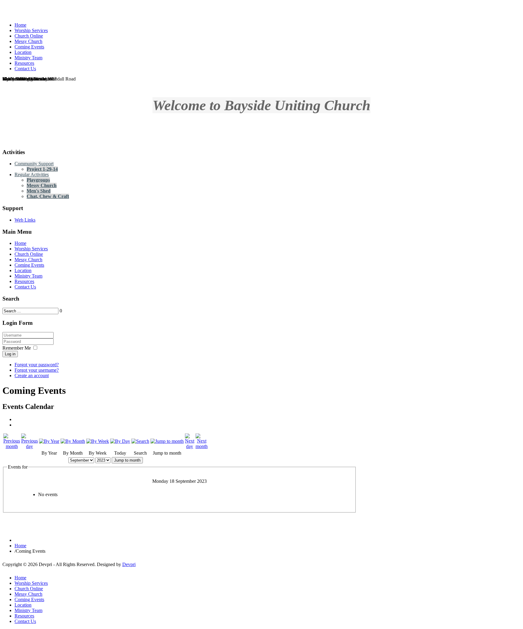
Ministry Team (28, 275)
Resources (24, 281)
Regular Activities (32, 174)
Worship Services (31, 248)
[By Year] (49, 441)
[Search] (140, 441)
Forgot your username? (37, 370)
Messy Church (42, 185)
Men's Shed (39, 190)
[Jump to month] (167, 441)
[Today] (120, 441)
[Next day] (189, 446)
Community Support (34, 163)
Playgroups (38, 180)
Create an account (32, 375)
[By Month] (73, 441)
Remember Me (16, 348)
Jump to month (127, 460)
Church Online (29, 254)
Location (23, 270)
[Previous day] (29, 446)
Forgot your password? (37, 364)
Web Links (25, 219)
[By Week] (97, 441)
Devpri (129, 564)
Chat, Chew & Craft (48, 196)
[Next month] (202, 446)
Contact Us (25, 286)
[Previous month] (11, 446)
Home (20, 243)
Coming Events (29, 265)
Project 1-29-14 (42, 169)
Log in (10, 354)
